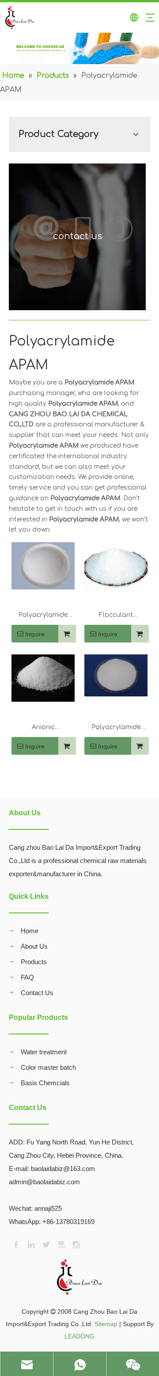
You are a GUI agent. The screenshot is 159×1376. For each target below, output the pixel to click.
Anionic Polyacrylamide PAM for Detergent (43, 728)
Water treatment (44, 1052)
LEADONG (79, 1336)
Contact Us (37, 992)
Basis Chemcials (45, 1083)
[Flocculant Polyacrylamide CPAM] (116, 567)
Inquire (35, 634)
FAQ (27, 977)
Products (34, 961)
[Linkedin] (30, 1244)
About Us (34, 946)
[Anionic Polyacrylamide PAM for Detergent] (43, 677)
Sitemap (106, 1323)
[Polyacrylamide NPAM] (43, 566)
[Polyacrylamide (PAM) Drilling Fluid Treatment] (116, 675)
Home (29, 931)
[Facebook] (15, 1244)
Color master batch (48, 1067)
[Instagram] (75, 1244)
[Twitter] (45, 1244)
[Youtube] (60, 1244)
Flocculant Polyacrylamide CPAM (115, 616)
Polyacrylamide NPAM (43, 616)
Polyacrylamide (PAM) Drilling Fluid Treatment (116, 728)
